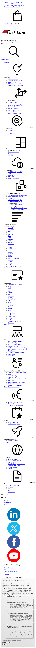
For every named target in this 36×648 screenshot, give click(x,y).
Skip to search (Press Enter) (11, 4)
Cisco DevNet (15, 206)
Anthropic (10, 228)
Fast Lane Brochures (13, 485)
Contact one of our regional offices (10, 42)
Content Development (14, 343)
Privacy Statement (9, 569)
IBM (9, 300)
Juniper (10, 252)
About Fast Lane (12, 459)
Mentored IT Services (14, 384)
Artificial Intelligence (13, 376)
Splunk (10, 263)
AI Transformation (13, 79)
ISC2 (9, 250)
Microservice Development (15, 196)
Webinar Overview (13, 422)
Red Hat (10, 261)
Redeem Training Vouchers (15, 110)
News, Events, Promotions (11, 387)
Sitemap (6, 574)
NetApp (10, 255)
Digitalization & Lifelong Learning (17, 349)
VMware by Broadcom (14, 266)
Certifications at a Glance (15, 284)
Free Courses (11, 492)
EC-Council (11, 244)
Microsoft (10, 253)
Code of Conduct (12, 462)
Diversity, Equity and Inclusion (16, 464)
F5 (8, 245)
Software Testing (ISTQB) (15, 201)
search (2, 43)
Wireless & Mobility (13, 178)
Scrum (9, 135)
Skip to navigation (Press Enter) (13, 2)
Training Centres (12, 467)
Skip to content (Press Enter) (12, 7)
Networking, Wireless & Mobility (17, 382)
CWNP (10, 294)
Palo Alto (10, 312)
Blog (9, 488)
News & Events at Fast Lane (16, 402)
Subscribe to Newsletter (10, 571)
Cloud (9, 173)
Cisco (9, 236)
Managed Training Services (15, 344)
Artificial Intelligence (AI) (15, 172)
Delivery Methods (13, 108)
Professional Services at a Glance (17, 372)
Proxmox (10, 260)
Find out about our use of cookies (11, 640)
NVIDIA (10, 256)
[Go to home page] (14, 39)
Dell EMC (10, 242)
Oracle (9, 310)
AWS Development (16, 204)
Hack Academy (12, 82)
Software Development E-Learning (17, 195)
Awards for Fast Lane (14, 465)
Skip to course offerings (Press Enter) (14, 5)
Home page (7, 502)
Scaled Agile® (12, 316)
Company (7, 442)
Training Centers (12, 112)
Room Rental (11, 354)
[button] (16, 23)
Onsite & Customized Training (16, 105)
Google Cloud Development (19, 208)
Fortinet (10, 247)
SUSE (9, 264)
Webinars (10, 487)
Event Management (13, 346)
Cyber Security (12, 175)
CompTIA (10, 239)
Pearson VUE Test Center (15, 385)
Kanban (10, 132)
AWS (9, 232)
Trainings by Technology (14, 104)
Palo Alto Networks (13, 258)
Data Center (11, 176)
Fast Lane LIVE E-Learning (15, 85)
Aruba (9, 231)
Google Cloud (12, 248)
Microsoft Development (17, 209)
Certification (7, 268)
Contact (10, 468)
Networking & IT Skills (14, 83)
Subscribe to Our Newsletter (15, 405)
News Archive (12, 404)
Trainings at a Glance (13, 130)
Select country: (8, 23)
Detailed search (5, 59)
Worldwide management (14, 460)
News (9, 490)
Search (6, 501)
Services (6, 324)
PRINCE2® (11, 155)
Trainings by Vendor (13, 102)
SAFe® (10, 133)
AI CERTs (11, 226)
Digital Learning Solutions (15, 341)
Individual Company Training (16, 352)
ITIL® (9, 153)
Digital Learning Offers (14, 113)
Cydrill (10, 240)
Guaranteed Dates (13, 107)
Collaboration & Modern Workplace (18, 379)
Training (6, 62)
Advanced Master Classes (15, 80)
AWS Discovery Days (14, 424)
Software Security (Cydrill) (15, 200)
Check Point (11, 234)
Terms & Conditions (9, 568)
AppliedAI (11, 229)
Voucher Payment (12, 440)
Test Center (11, 323)
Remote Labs (11, 355)
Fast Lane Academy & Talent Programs (18, 348)
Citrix (9, 237)
